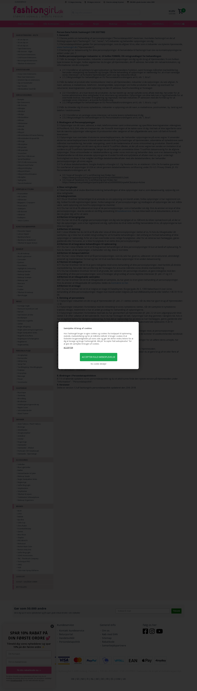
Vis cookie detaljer (98, 364)
